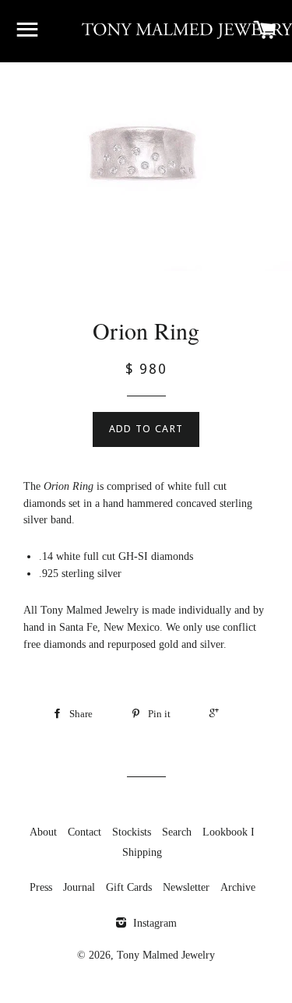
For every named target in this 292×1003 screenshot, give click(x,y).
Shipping (142, 852)
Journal (79, 887)
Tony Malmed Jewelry (166, 955)
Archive (237, 887)
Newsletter (186, 887)
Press (41, 887)
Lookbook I (228, 832)
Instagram (153, 923)
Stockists (131, 832)
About (43, 832)
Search (177, 832)
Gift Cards (129, 887)
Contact (84, 832)
